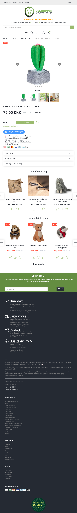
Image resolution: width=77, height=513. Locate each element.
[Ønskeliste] (37, 32)
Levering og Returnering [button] (13, 164)
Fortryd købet (9, 413)
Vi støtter (8, 431)
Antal (5, 122)
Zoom (39, 90)
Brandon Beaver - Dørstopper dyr (15, 247)
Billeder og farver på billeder (13, 419)
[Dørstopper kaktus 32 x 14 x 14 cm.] (38, 64)
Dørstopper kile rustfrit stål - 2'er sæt (38, 200)
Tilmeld (60, 289)
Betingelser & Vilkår (10, 407)
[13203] (33, 209)
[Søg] (72, 27)
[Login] (43, 32)
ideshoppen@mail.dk (13, 389)
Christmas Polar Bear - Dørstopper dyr (62, 247)
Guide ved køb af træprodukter (13, 423)
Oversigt (7, 433)
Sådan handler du (10, 417)
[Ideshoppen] (38, 12)
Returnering (8, 409)
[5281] (57, 209)
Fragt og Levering (10, 405)
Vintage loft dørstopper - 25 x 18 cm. (15, 200)
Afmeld (68, 289)
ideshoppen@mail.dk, (30, 310)
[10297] (10, 257)
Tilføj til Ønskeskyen (15, 132)
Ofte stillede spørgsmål (10, 2)
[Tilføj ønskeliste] (37, 122)
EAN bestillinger (9, 421)
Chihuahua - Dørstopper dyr (38, 245)
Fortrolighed (8, 415)
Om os (21, 2)
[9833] (57, 257)
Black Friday (8, 429)
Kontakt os (28, 2)
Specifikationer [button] (10, 158)
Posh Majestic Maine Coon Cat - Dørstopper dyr (62, 200)
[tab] (38, 153)
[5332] (33, 257)
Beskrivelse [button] (9, 153)
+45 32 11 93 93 (11, 387)
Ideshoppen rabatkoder (11, 427)
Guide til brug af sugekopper (13, 425)
